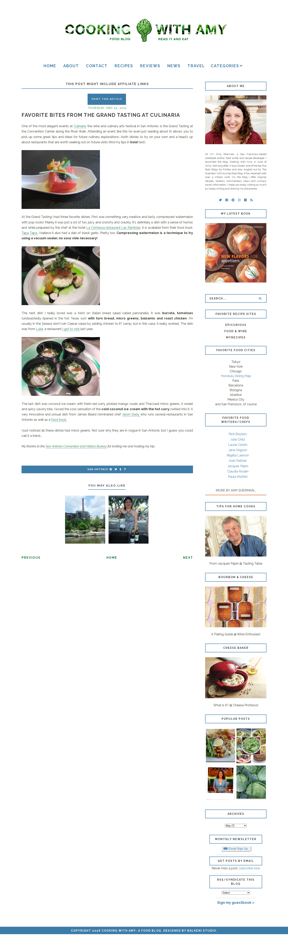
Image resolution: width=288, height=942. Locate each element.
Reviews (150, 65)
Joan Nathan (238, 460)
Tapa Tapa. (30, 233)
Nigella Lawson (238, 455)
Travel (196, 65)
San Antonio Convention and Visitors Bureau (76, 446)
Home (49, 65)
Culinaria (80, 126)
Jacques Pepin (237, 466)
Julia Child (238, 439)
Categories (225, 65)
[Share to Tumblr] (120, 469)
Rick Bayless (238, 434)
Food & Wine (235, 331)
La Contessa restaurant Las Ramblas (113, 227)
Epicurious (235, 324)
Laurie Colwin (237, 445)
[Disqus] (107, 617)
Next (188, 557)
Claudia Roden (237, 471)
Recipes (124, 65)
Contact (97, 65)
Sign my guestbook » (235, 902)
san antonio (97, 469)
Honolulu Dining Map (236, 376)
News (173, 65)
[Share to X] (116, 469)
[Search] (260, 298)
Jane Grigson (237, 450)
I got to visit (71, 329)
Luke (39, 329)
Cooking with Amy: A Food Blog (131, 930)
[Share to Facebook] (111, 469)
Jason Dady (131, 414)
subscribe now (249, 868)
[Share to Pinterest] (125, 469)
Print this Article (106, 99)
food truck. (59, 420)
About (71, 65)
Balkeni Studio (201, 930)
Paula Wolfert (238, 477)
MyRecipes (236, 337)
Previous (31, 557)
